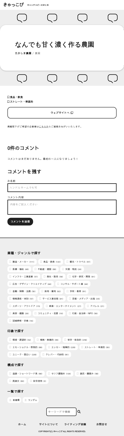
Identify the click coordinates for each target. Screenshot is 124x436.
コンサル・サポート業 (74, 283)
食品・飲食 (16, 97)
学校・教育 (78, 291)
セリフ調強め (61, 373)
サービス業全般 (53, 298)
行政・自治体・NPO (85, 313)
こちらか (44, 126)
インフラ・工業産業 (25, 276)
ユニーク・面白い (25, 354)
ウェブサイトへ (61, 112)
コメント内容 (15, 197)
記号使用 (40, 380)
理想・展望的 (22, 339)
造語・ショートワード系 (27, 373)
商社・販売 (55, 276)
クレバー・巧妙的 (57, 354)
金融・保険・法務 (24, 291)
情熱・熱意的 (49, 339)
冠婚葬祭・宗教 (23, 320)
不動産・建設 (47, 269)
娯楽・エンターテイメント (65, 306)
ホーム (22, 424)
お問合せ (101, 424)
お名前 (11, 181)
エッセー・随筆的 (63, 347)
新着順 (16, 399)
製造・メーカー (23, 261)
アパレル (97, 306)
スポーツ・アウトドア (26, 306)
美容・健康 (21, 313)
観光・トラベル (80, 261)
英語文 (18, 380)
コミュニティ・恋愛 (50, 313)
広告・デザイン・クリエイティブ (32, 283)
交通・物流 (73, 269)
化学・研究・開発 (84, 276)
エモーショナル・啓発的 (27, 347)
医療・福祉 (21, 269)
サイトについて (48, 424)
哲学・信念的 (77, 339)
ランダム (32, 399)
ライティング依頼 (75, 424)
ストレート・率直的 (21, 101)
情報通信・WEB (23, 298)
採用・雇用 (53, 291)
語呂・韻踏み (89, 373)
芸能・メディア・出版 (86, 298)
